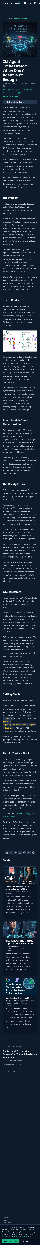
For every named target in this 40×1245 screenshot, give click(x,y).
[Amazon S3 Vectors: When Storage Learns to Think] (20, 893)
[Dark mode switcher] (35, 3)
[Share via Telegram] (33, 852)
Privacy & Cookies (20, 1236)
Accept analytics (10, 1241)
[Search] (30, 3)
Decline (25, 1241)
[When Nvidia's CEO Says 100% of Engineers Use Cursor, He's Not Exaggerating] (20, 948)
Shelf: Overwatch (22, 18)
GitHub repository (22, 813)
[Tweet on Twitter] (11, 852)
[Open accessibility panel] (25, 3)
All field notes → (12, 1071)
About (5, 1220)
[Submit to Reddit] (20, 852)
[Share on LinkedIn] (6, 852)
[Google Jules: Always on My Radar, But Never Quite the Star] (20, 1006)
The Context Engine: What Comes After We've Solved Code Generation (20, 1054)
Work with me (7, 1222)
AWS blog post (9, 816)
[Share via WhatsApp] (29, 852)
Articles (6, 1217)
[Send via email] (24, 852)
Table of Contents (15, 102)
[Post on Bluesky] (15, 852)
